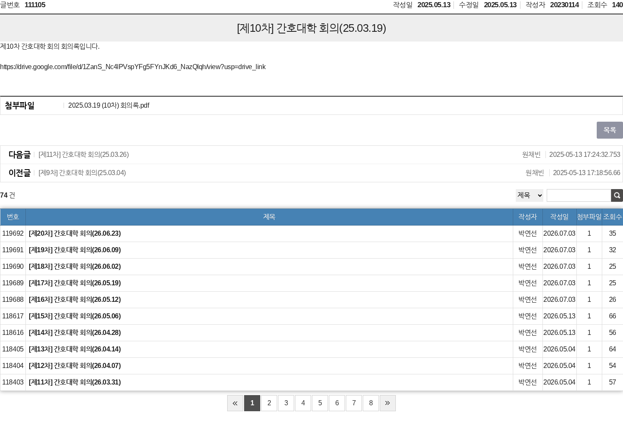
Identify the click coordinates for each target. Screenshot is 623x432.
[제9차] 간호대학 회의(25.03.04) (329, 172)
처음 (235, 403)
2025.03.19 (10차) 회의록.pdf (108, 105)
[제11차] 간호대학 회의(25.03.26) (329, 154)
